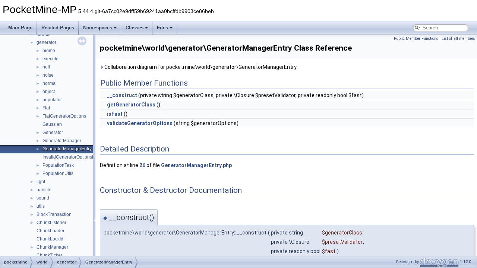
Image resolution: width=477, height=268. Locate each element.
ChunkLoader (50, 230)
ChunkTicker (49, 255)
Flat (46, 108)
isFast (115, 114)
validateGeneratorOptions (140, 123)
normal (49, 83)
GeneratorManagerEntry (67, 148)
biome (48, 50)
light (41, 181)
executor (51, 58)
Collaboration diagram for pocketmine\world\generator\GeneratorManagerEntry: (200, 67)
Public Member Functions (416, 38)
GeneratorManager (61, 140)
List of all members (458, 38)
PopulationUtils (57, 173)
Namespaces (97, 28)
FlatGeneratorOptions (64, 116)
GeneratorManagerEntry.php (196, 165)
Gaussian (52, 124)
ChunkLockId (50, 239)
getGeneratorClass (131, 105)
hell (46, 67)
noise (48, 75)
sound (43, 198)
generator (46, 42)
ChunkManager (52, 247)
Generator (52, 132)
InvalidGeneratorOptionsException (77, 157)
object (48, 91)
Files (162, 28)
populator (52, 99)
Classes (134, 28)
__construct (122, 95)
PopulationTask (58, 165)
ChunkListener (51, 222)
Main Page (20, 28)
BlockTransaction (54, 214)
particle (44, 189)
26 (142, 165)
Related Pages (57, 28)
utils (41, 206)
